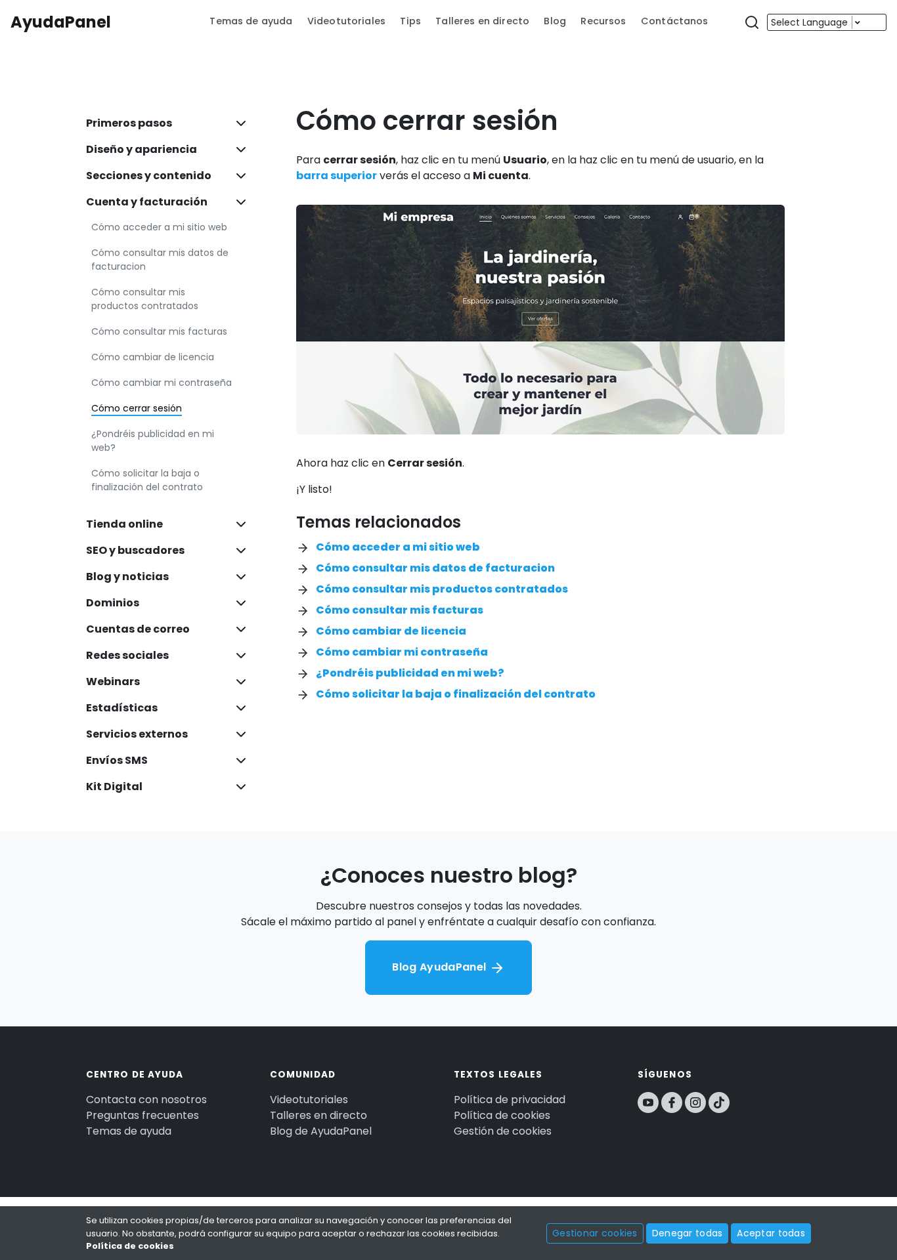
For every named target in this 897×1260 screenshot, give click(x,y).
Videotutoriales (346, 21)
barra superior (336, 175)
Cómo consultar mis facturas (159, 331)
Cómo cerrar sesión (136, 408)
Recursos (603, 21)
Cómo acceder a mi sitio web (159, 227)
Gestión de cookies (503, 1131)
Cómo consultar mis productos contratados (144, 298)
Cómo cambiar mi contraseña (161, 382)
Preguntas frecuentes (142, 1115)
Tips (410, 21)
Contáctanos (675, 21)
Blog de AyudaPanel (321, 1131)
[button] (752, 22)
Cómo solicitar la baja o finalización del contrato (147, 480)
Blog (555, 21)
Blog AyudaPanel (440, 967)
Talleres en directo (482, 21)
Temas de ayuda (250, 21)
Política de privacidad (509, 1099)
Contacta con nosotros (146, 1099)
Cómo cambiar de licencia (152, 357)
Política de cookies (502, 1115)
